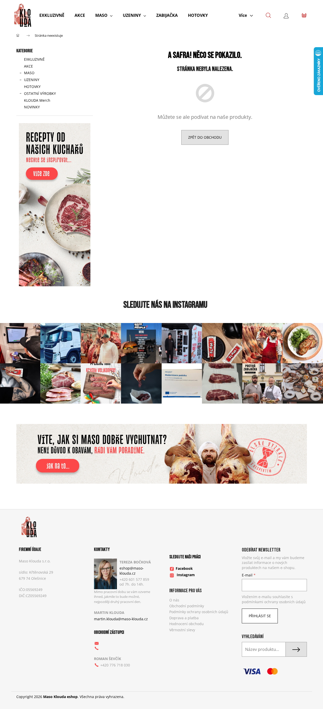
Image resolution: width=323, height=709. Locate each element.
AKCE (28, 66)
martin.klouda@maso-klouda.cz (121, 618)
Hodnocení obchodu (186, 623)
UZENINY (31, 79)
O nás (174, 600)
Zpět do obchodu (205, 137)
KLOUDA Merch (37, 100)
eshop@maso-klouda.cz (131, 570)
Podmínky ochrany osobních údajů (198, 611)
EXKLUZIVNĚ (34, 59)
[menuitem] (51, 15)
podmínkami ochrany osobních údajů (274, 601)
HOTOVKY (32, 86)
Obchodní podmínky (186, 605)
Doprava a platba (184, 617)
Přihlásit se (260, 615)
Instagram (186, 574)
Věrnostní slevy (182, 629)
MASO (29, 72)
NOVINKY (32, 107)
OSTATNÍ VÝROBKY (40, 93)
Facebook (184, 568)
